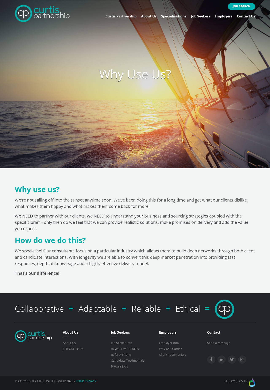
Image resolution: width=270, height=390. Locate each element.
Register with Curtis (125, 349)
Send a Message (218, 343)
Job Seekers (200, 16)
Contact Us (246, 16)
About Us (149, 16)
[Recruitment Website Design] (252, 382)
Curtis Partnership (120, 16)
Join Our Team (73, 349)
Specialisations (173, 16)
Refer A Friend (121, 355)
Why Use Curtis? (170, 349)
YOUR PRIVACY (86, 381)
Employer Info (169, 343)
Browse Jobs (119, 366)
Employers (223, 16)
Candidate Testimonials (127, 360)
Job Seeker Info (121, 343)
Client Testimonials (172, 355)
